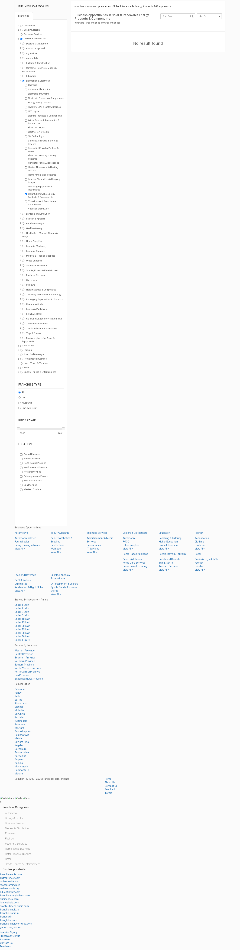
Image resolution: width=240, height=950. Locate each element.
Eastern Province (32, 458)
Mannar (19, 706)
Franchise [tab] (23, 15)
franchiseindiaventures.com (16, 923)
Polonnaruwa (22, 734)
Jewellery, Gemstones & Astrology (43, 294)
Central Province (32, 454)
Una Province (30, 485)
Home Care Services (134, 562)
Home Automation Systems (42, 174)
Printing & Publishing (36, 309)
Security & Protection (36, 265)
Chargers (32, 85)
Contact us (6, 943)
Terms (108, 792)
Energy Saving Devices (39, 102)
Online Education (168, 545)
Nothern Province (32, 471)
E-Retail (199, 566)
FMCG (126, 541)
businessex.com (9, 899)
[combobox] (177, 16)
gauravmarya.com (10, 927)
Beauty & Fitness (132, 559)
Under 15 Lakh (22, 622)
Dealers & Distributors (35, 38)
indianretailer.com (10, 881)
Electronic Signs (36, 127)
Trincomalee (22, 752)
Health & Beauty (34, 228)
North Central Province (35, 463)
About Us (110, 782)
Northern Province (25, 661)
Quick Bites (21, 583)
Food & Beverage (35, 223)
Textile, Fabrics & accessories (41, 328)
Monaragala (21, 766)
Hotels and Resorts (169, 559)
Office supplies (131, 545)
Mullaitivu (20, 710)
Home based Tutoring (135, 566)
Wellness (56, 548)
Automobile (32, 58)
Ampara (19, 759)
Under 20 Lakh (22, 626)
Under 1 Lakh (22, 604)
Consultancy (94, 545)
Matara (19, 773)
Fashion (28, 350)
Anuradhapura (23, 731)
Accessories (202, 538)
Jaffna (18, 699)
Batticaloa (20, 756)
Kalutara (19, 727)
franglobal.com (8, 920)
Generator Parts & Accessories (43, 162)
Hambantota (22, 770)
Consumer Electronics (39, 89)
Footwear (200, 545)
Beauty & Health (32, 29)
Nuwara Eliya (22, 742)
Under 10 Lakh (22, 619)
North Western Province (28, 668)
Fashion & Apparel (35, 48)
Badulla (19, 763)
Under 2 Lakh (22, 608)
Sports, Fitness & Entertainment (42, 270)
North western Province (35, 467)
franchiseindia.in (9, 913)
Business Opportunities (99, 6)
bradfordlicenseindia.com (14, 906)
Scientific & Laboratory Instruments (44, 318)
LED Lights (33, 111)
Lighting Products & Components (45, 115)
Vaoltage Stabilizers (38, 208)
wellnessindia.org (10, 888)
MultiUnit (27, 402)
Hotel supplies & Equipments (41, 289)
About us (5, 939)
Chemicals (31, 280)
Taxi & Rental (166, 562)
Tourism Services (169, 566)
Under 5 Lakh (22, 615)
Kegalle (19, 745)
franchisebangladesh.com (15, 895)
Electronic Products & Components (46, 98)
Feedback (110, 789)
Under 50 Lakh (22, 636)
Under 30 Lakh (22, 633)
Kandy (18, 692)
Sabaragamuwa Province (36, 476)
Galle (17, 696)
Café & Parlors (23, 580)
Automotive (29, 25)
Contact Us (111, 785)
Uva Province (22, 675)
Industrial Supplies (35, 251)
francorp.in (6, 916)
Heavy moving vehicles (27, 545)
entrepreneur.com (10, 878)
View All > (20, 548)
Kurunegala (21, 720)
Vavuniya (20, 713)
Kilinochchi (21, 703)
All (23, 392)
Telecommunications (37, 323)
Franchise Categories (16, 807)
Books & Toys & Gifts (206, 559)
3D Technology (36, 136)
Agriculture (31, 53)
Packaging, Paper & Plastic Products (44, 299)
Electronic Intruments (38, 93)
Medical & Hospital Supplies (40, 255)
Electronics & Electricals (38, 80)
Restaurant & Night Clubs (29, 587)
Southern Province (33, 480)
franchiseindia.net (10, 909)
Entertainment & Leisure (64, 583)
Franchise (79, 6)
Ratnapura (21, 749)
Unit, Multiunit (29, 408)
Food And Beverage (34, 354)
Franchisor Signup (10, 936)
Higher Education (168, 541)
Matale (18, 738)
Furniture (30, 284)
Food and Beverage (25, 575)
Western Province (32, 489)
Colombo (20, 689)
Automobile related (25, 538)
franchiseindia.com (11, 874)
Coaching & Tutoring (170, 538)
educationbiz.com (10, 892)
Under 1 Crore (22, 640)
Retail (26, 367)
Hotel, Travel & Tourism (36, 363)
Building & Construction (38, 63)
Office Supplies (34, 260)
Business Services (33, 34)
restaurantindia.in (10, 885)
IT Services (93, 548)
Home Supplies (34, 241)
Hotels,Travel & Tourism (172, 553)
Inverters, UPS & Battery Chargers (44, 107)
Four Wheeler (22, 541)
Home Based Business (35, 358)
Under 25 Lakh (22, 629)
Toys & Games (33, 333)
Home (108, 778)
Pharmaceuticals (34, 304)
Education (31, 76)
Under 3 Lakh (22, 611)
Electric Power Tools (38, 132)
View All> (200, 548)
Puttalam (20, 717)
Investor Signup (9, 932)
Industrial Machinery (36, 246)
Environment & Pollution (38, 213)
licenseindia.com (9, 902)
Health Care (57, 545)
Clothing (199, 541)
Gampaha (20, 724)
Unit (24, 397)
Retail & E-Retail (34, 314)
